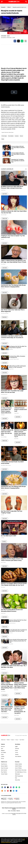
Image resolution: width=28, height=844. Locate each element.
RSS (16, 778)
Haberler (3, 744)
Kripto (2, 754)
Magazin (3, 750)
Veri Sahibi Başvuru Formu (20, 772)
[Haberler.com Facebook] (5, 787)
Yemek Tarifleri (4, 774)
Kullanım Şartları (18, 764)
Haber (9, 810)
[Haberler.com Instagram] (11, 787)
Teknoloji (17, 748)
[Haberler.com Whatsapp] (16, 787)
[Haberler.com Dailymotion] (16, 791)
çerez (24, 838)
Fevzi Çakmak (10, 135)
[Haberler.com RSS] (2, 791)
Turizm (16, 752)
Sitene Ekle (17, 780)
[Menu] (2, 1)
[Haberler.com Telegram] (14, 791)
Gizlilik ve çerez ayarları (6, 813)
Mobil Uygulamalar (19, 776)
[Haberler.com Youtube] (8, 791)
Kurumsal (17, 761)
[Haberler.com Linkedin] (14, 787)
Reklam (8, 739)
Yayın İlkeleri (22, 739)
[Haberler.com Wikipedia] (5, 791)
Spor (2, 748)
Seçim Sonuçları (4, 768)
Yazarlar (16, 754)
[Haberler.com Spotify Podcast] (19, 787)
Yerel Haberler (18, 756)
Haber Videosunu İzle (15, 33)
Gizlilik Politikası (18, 766)
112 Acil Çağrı (4, 135)
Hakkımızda (3, 739)
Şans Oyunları (4, 770)
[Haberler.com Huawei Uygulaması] (17, 798)
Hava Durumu (4, 764)
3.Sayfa (2, 756)
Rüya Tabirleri (4, 772)
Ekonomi (3, 746)
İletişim (12, 739)
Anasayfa (3, 7)
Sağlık (16, 746)
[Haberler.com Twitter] (8, 787)
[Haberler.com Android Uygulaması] (10, 798)
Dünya (2, 758)
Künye (17, 739)
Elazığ (3, 139)
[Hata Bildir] (13, 813)
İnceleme (16, 135)
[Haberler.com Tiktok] (11, 791)
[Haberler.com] (5, 735)
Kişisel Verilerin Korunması (20, 770)
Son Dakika (3, 752)
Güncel (9, 7)
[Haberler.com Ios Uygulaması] (4, 798)
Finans (16, 750)
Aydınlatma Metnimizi (5, 842)
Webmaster (17, 774)
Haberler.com (4, 761)
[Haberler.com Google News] (2, 787)
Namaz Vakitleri (4, 766)
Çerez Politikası (18, 768)
